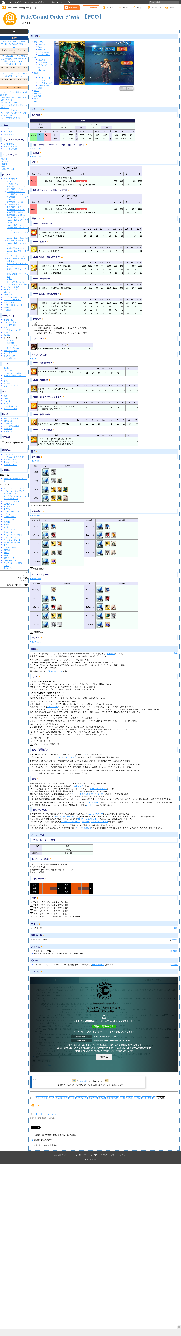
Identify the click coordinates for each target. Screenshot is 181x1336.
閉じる (104, 1056)
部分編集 (174, 940)
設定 (40, 88)
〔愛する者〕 (52, 671)
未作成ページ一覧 (10, 462)
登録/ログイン (174, 8)
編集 (176, 653)
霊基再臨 (7, 333)
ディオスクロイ (10, 517)
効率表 (9, 279)
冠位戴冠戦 (8, 310)
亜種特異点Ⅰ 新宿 (14, 207)
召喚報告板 (82, 1081)
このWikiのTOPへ (60, 1155)
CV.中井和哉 (82, 1098)
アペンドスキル (13, 348)
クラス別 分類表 (10, 322)
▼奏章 (2, 167)
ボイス (36, 91)
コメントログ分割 (10, 465)
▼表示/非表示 (35, 148)
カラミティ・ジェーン (12, 540)
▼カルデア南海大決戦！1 (10, 103)
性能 (36, 73)
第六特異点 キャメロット (16, 202)
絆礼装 (9, 371)
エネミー (7, 381)
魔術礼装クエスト (10, 289)
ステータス (38, 42)
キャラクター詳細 (45, 83)
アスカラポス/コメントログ (14, 488)
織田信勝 (7, 550)
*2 (32, 1140)
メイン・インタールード (13, 305)
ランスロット (52, 707)
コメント (37, 101)
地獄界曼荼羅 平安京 (15, 241)
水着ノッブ (78, 786)
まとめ (9, 181)
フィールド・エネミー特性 (17, 284)
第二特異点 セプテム (15, 189)
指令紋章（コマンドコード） (15, 376)
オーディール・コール (15, 256)
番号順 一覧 (8, 320)
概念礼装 (7, 368)
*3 (32, 1145)
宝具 (5, 327)
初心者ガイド (9, 134)
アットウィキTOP (90, 1155)
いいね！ (40, 1105)
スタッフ (7, 401)
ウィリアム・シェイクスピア (66, 757)
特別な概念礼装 (98, 965)
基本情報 (41, 44)
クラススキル (12, 346)
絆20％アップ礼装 (14, 373)
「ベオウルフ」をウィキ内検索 (44, 1114)
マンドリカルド (10, 530)
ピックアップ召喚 (10, 149)
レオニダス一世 (93, 803)
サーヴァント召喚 (10, 351)
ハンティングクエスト (12, 300)
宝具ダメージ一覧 (14, 330)
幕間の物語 (38, 93)
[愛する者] (147, 1098)
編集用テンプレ (10, 460)
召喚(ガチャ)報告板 (11, 418)
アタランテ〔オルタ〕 (98, 789)
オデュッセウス (10, 519)
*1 (32, 1135)
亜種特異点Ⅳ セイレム (16, 215)
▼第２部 (3, 164)
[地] (123, 1098)
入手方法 (37, 96)
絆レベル (41, 70)
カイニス (7, 514)
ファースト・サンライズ (70, 822)
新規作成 (126, 8)
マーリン (89, 805)
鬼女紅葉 (7, 506)
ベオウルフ (25, 23)
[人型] (130, 1098)
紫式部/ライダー (10, 558)
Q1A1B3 (94, 1098)
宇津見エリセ (9, 504)
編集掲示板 (8, 431)
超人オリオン (9, 532)
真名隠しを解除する (14, 442)
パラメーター (43, 86)
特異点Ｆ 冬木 (12, 184)
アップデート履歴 (10, 409)
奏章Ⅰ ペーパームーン (16, 259)
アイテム (7, 384)
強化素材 (10, 343)
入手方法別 (11, 325)
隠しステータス (10, 356)
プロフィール (39, 75)
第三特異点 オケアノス (16, 192)
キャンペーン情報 (10, 147)
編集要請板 (8, 429)
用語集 (6, 404)
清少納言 (7, 522)
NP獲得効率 (11, 358)
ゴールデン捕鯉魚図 (83, 828)
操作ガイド (111, 8)
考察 (5, 396)
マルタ (84, 755)
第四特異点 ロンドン (15, 194)
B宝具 (103, 1098)
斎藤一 (6, 553)
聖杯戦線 (7, 308)
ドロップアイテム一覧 (15, 282)
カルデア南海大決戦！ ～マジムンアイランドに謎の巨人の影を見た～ (14, 44)
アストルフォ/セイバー (12, 537)
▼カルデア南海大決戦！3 (10, 110)
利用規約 (104, 1155)
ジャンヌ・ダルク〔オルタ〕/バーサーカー (88, 794)
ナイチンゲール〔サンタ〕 (14, 535)
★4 (52, 1098)
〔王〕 (60, 671)
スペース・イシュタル (12, 542)
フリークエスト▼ (10, 179)
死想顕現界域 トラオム (16, 248)
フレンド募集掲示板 (11, 426)
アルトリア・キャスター (13, 501)
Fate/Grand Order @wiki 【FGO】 (22, 7)
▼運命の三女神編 (7, 169)
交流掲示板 (8, 424)
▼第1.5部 (4, 161)
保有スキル (42, 50)
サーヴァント (42, 1098)
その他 (36, 99)
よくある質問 (9, 132)
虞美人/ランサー (10, 568)
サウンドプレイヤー (11, 406)
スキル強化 (42, 62)
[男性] (138, 1098)
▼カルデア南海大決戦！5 (10, 118)
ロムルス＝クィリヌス (12, 512)
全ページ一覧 (157, 8)
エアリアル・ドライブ (99, 822)
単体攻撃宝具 (113, 1098)
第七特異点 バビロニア (16, 205)
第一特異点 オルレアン (16, 187)
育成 (36, 57)
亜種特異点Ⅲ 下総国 (15, 212)
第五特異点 (111, 654)
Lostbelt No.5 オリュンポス (17, 238)
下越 (72, 1098)
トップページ (9, 129)
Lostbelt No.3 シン (14, 225)
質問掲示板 (8, 421)
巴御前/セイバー (10, 561)
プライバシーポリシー (119, 1155)
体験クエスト (9, 292)
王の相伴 (85, 822)
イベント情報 (9, 144)
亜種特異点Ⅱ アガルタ (16, 210)
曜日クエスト (9, 302)
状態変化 (7, 398)
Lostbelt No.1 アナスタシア (17, 217)
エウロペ (7, 527)
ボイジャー (8, 509)
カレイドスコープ (96, 814)
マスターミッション (11, 386)
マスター (7, 378)
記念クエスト (9, 295)
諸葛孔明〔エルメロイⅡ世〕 (88, 819)
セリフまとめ (9, 454)
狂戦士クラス (62, 1098)
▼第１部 (3, 159)
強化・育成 (8, 353)
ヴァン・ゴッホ (10, 548)
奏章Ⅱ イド (11, 261)
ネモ (5, 545)
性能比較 (10, 340)
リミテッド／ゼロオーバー (63, 817)
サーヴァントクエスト (12, 287)
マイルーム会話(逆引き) (16, 457)
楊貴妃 (6, 524)
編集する (140, 8)
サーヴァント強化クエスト (14, 297)
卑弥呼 (6, 555)
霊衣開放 (7, 335)
